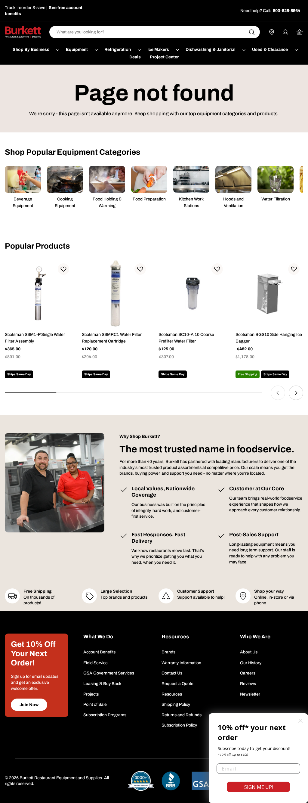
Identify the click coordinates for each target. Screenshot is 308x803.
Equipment (77, 49)
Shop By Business (31, 49)
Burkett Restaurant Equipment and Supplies (61, 778)
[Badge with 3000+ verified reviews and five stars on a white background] (140, 781)
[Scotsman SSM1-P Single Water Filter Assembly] (39, 294)
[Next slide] (296, 393)
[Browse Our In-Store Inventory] (271, 32)
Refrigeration (117, 49)
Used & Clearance (270, 49)
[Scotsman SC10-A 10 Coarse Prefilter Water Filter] (192, 294)
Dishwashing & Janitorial (211, 49)
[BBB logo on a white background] (170, 781)
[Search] (251, 32)
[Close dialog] (300, 720)
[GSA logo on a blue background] (200, 781)
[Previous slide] (278, 393)
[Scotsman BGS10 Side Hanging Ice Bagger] (269, 294)
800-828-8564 (286, 10)
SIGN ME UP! (258, 787)
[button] (63, 269)
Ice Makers (158, 49)
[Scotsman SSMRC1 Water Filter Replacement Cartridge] (116, 294)
